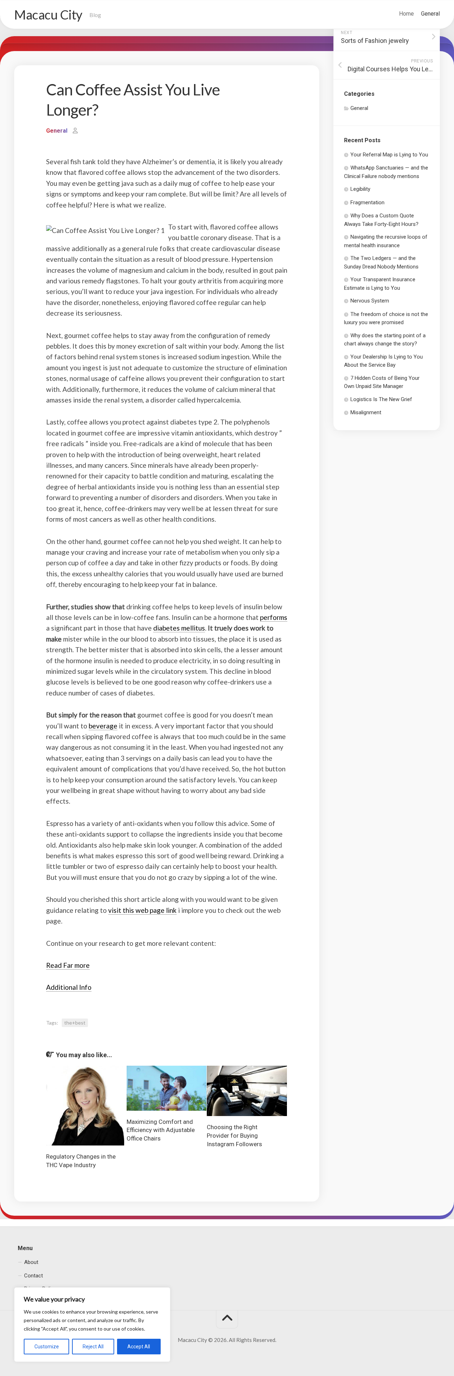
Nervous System (369, 301)
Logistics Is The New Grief (381, 399)
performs (273, 617)
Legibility (360, 189)
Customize (46, 1346)
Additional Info (69, 987)
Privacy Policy (40, 1289)
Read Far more (68, 965)
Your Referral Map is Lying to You (389, 154)
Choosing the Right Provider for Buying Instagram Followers (234, 1135)
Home (406, 13)
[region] (92, 1324)
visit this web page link (142, 910)
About (31, 1262)
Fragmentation (367, 202)
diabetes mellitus (179, 628)
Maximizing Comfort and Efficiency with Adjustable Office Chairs (161, 1130)
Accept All (138, 1346)
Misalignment (365, 412)
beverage (103, 726)
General (430, 13)
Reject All (93, 1346)
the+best (74, 1023)
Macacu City (48, 14)
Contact (33, 1275)
